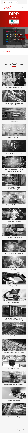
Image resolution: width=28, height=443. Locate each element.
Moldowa (10, 36)
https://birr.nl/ (14, 25)
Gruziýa (18, 31)
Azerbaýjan (10, 31)
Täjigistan (19, 36)
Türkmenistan (10, 39)
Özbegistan (19, 39)
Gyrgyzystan (19, 34)
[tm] (8, 7)
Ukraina (10, 42)
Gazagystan (10, 34)
